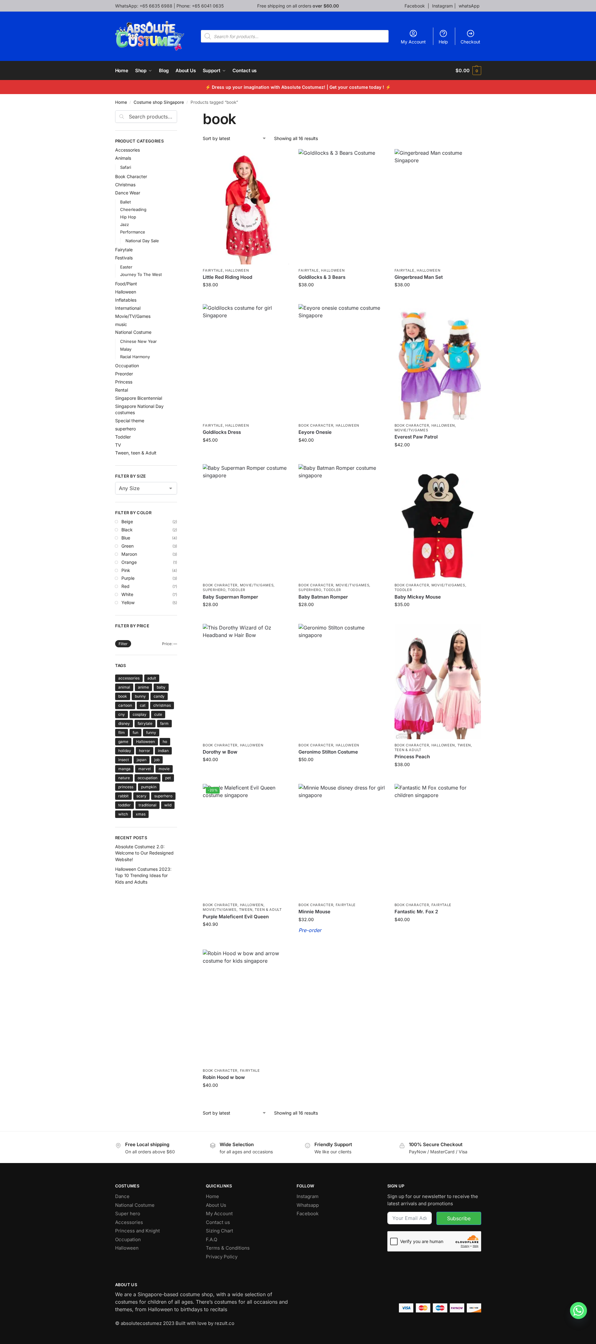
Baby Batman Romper (323, 597)
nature (124, 777)
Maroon (129, 554)
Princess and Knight (137, 1231)
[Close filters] (179, 114)
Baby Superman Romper (230, 597)
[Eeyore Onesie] (341, 361)
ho (165, 741)
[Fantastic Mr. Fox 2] (438, 841)
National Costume (133, 332)
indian (163, 750)
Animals (123, 158)
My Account (413, 41)
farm (164, 723)
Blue (125, 537)
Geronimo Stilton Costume (328, 752)
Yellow (128, 602)
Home (121, 102)
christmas (162, 705)
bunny (140, 696)
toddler (124, 805)
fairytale (145, 723)
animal (124, 687)
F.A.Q (211, 1239)
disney (124, 723)
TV (118, 445)
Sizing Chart (219, 1231)
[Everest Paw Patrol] (438, 361)
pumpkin (148, 787)
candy (159, 696)
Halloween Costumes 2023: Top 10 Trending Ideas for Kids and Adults (143, 875)
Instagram (442, 5)
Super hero (127, 1213)
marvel (144, 768)
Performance (132, 231)
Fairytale (213, 270)
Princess (123, 381)
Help (443, 41)
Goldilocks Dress (222, 432)
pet (168, 777)
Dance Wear (127, 192)
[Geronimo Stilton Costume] (341, 681)
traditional (147, 805)
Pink (125, 570)
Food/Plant (126, 283)
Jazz (124, 224)
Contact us (218, 1222)
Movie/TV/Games (411, 430)
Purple (128, 578)
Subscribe (459, 1218)
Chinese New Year (138, 341)
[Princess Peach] (438, 681)
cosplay (139, 714)
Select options (246, 297)
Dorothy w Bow (220, 752)
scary (141, 796)
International (127, 308)
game (123, 741)
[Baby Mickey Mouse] (438, 521)
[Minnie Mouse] (341, 841)
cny (121, 714)
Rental (121, 390)
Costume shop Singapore (159, 102)
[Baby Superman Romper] (246, 521)
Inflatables (125, 300)
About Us (216, 1205)
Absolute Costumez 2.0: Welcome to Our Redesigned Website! (144, 853)
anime (143, 687)
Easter (126, 266)
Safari (125, 167)
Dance (122, 1196)
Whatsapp (308, 1205)
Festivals (124, 257)
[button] (468, 70)
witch (123, 814)
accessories (129, 678)
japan (141, 759)
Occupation (127, 365)
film (121, 732)
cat (142, 705)
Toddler (236, 590)
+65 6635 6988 (156, 5)
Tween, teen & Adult (260, 909)
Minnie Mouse (314, 912)
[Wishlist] (279, 158)
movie (164, 768)
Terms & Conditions (228, 1248)
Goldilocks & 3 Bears (321, 277)
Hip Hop (128, 216)
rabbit (123, 796)
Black (127, 529)
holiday (124, 750)
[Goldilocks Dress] (246, 361)
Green (127, 546)
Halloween (237, 270)
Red (125, 586)
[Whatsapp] (578, 1310)
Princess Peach (412, 757)
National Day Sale (142, 240)
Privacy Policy (221, 1257)
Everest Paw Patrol (416, 437)
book (122, 696)
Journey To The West (141, 274)
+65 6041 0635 (208, 5)
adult (151, 678)
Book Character (315, 425)
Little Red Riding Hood (227, 277)
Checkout (470, 41)
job (157, 759)
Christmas (125, 184)
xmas (140, 814)
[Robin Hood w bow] (246, 1007)
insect (123, 759)
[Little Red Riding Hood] (246, 206)
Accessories (127, 150)
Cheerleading (133, 209)
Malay (125, 349)
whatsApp (469, 5)
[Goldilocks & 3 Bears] (341, 206)
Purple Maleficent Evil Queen (236, 917)
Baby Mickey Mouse (418, 597)
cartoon (125, 705)
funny (151, 732)
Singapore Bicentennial (138, 398)
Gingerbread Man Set (419, 277)
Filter (123, 643)
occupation (147, 777)
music (121, 324)
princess (125, 787)
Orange (129, 562)
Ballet (125, 201)
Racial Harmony (135, 356)
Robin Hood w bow (224, 1077)
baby (161, 687)
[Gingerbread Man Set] (438, 206)
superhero (214, 590)
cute (158, 714)
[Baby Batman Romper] (341, 521)
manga (124, 768)
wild (167, 805)
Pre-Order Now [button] (342, 943)
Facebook (415, 5)
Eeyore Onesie (315, 432)
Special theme (129, 420)
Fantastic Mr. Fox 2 (416, 912)
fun (135, 732)
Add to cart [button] (342, 297)
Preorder (124, 373)
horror (144, 750)
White (127, 594)
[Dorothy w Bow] (246, 681)
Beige (127, 521)
